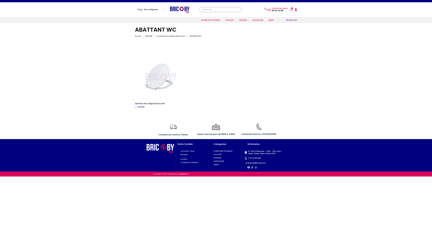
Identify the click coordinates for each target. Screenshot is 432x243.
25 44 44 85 (277, 10)
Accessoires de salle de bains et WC (171, 36)
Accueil (138, 36)
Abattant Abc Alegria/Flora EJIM (149, 103)
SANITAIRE (149, 36)
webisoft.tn (184, 174)
